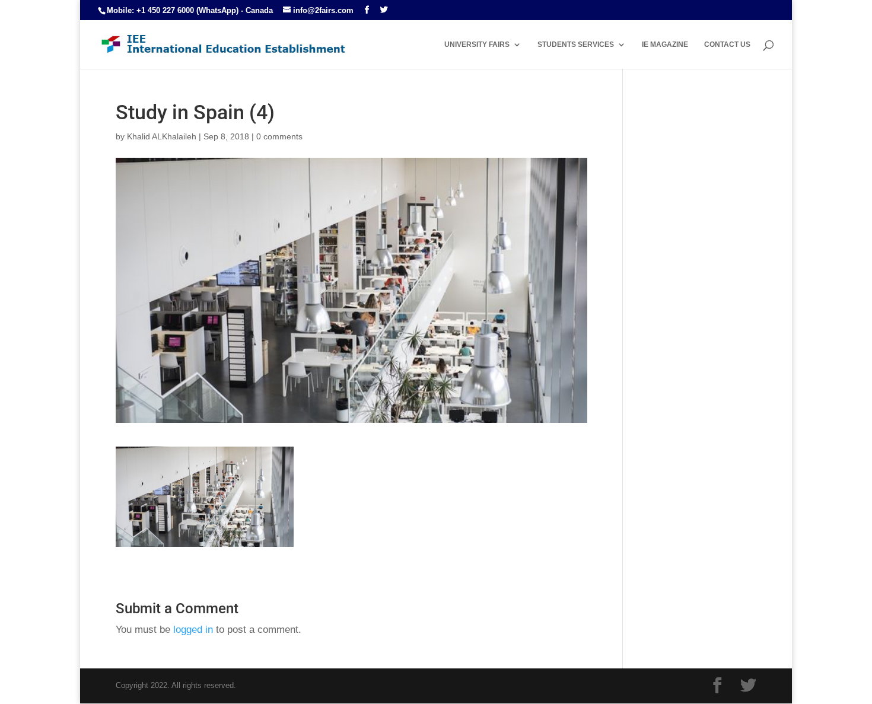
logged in (193, 629)
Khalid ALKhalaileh (161, 136)
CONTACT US (727, 44)
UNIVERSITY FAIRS (477, 44)
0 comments (279, 136)
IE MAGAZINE (665, 44)
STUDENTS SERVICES (575, 44)
